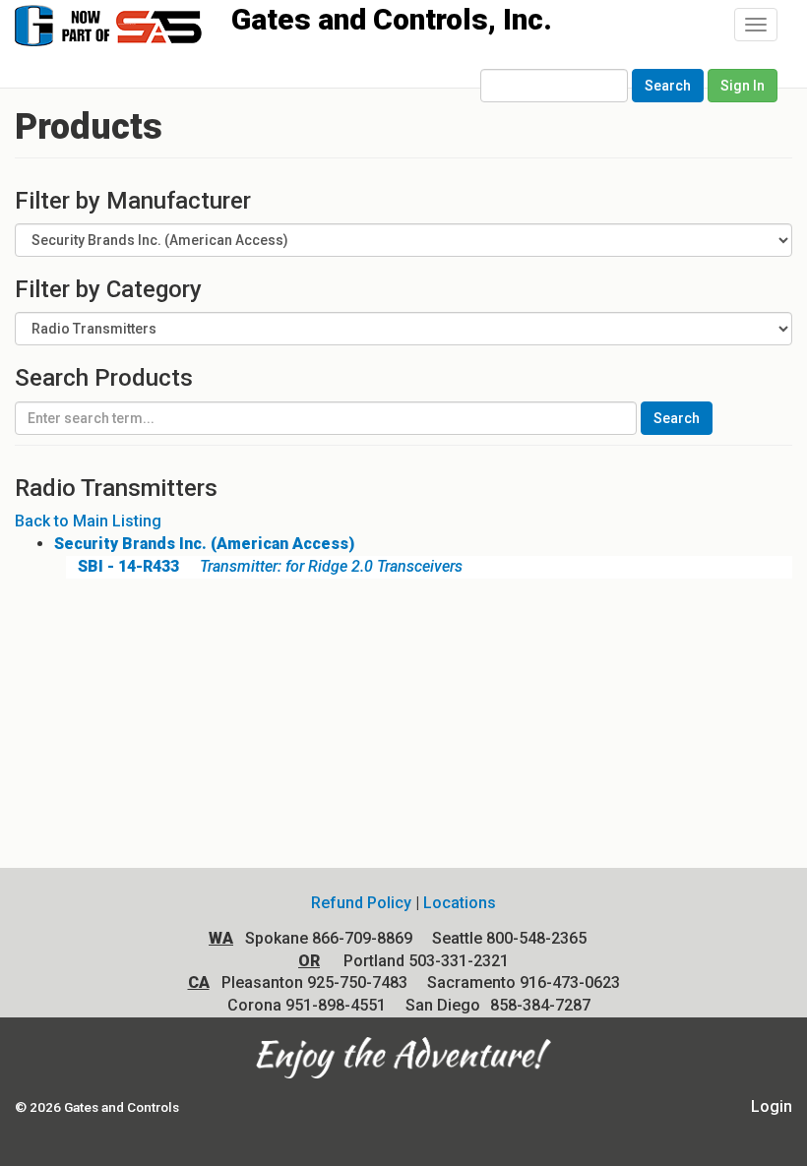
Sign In (742, 85)
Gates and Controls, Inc (127, 24)
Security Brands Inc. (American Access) (204, 543)
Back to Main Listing (88, 521)
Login (771, 1106)
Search (668, 85)
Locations (459, 902)
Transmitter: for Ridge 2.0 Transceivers (270, 566)
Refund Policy (361, 902)
